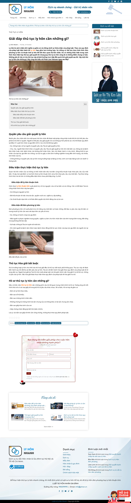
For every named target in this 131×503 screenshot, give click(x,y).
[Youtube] (65, 491)
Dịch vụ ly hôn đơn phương (110, 42)
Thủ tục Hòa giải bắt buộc (20, 122)
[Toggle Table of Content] (84, 104)
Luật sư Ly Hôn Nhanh (59, 501)
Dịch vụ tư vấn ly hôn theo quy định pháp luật (74, 416)
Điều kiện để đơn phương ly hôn (24, 118)
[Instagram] (62, 491)
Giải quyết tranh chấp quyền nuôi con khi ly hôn (111, 55)
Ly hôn (38, 323)
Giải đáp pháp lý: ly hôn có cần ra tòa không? (74, 404)
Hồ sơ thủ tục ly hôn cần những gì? (23, 125)
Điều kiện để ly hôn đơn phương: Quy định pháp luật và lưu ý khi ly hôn (35, 404)
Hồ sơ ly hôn (31, 323)
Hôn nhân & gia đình (71, 464)
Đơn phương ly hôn (20, 323)
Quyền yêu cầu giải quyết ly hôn (22, 108)
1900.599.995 (63, 487)
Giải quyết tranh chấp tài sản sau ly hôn (109, 49)
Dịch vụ (66, 458)
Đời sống (66, 470)
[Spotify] (72, 491)
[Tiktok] (68, 491)
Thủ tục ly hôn (16, 32)
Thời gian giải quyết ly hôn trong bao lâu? (33, 416)
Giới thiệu (67, 455)
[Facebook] (59, 491)
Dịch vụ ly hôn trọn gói (108, 36)
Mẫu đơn (66, 461)
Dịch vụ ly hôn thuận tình (109, 30)
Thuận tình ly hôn (56, 323)
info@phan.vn (81, 487)
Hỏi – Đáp (66, 466)
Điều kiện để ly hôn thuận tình (24, 114)
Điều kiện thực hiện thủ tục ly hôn (23, 111)
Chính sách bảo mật (61, 376)
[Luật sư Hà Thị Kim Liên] (107, 83)
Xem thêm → (48, 427)
